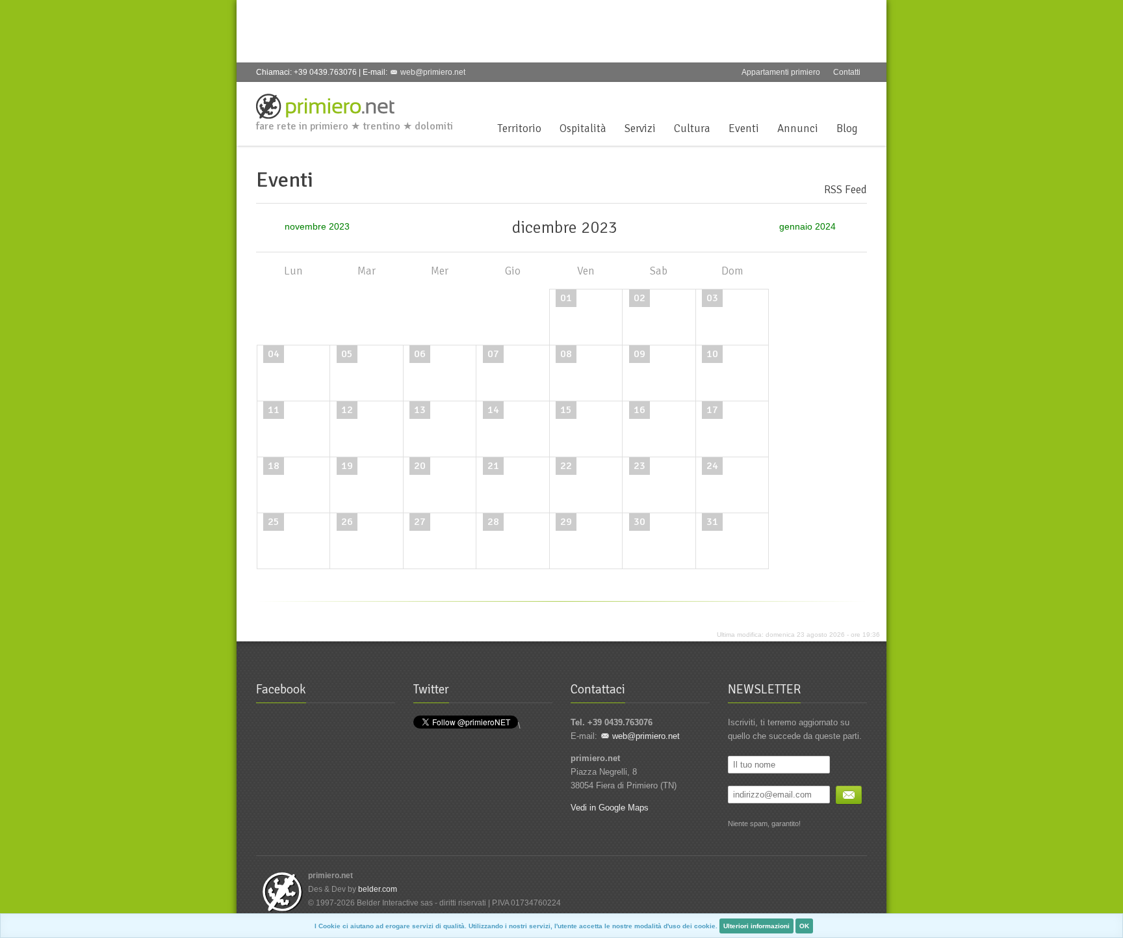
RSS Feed (845, 189)
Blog (847, 128)
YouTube (837, 97)
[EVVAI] (849, 795)
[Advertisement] (486, 29)
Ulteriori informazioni (756, 926)
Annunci (797, 128)
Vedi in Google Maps (610, 807)
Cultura (692, 128)
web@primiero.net (432, 72)
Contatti (846, 72)
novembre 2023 (307, 226)
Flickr (859, 97)
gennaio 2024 (808, 226)
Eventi (744, 128)
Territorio (519, 128)
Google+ (816, 97)
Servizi (640, 128)
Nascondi (1110, 925)
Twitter (795, 97)
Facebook (773, 97)
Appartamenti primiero (781, 72)
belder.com (377, 889)
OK (804, 926)
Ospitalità (583, 128)
